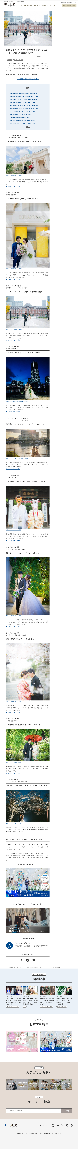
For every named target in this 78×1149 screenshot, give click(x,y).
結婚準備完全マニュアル (69, 5)
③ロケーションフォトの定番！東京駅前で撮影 (23, 99)
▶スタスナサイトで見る (13, 186)
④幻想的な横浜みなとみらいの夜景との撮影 (23, 102)
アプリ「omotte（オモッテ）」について (49, 1133)
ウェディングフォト (18, 59)
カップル (19, 5)
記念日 (50, 5)
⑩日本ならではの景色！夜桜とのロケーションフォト (25, 120)
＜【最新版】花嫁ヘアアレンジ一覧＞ (28, 79)
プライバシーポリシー (30, 1133)
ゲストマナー (57, 5)
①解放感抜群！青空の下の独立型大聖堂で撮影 (23, 93)
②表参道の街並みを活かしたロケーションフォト (24, 96)
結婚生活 (44, 5)
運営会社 (19, 1133)
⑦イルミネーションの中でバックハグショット (23, 111)
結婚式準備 (37, 5)
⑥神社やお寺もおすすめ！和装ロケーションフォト (24, 108)
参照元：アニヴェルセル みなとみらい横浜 (17, 401)
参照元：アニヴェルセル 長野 (13, 530)
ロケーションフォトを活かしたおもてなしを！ (23, 123)
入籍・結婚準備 (28, 5)
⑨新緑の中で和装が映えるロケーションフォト (23, 117)
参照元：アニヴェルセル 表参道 (14, 175)
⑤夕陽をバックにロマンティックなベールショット (24, 105)
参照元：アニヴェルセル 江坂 (13, 823)
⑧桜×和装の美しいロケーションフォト (21, 114)
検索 (67, 1111)
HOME (7, 967)
